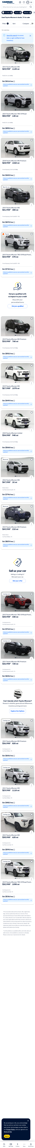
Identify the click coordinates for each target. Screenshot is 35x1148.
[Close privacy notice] (28, 1120)
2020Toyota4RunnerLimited (12, 433)
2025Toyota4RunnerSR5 (11, 208)
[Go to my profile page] (29, 2)
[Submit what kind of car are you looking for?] (31, 7)
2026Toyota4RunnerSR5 (11, 480)
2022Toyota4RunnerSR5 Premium (14, 741)
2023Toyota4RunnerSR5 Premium (14, 527)
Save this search (12, 35)
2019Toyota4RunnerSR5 (11, 386)
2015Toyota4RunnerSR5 (11, 67)
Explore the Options (17, 711)
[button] (7, 12)
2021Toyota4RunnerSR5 (11, 788)
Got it (7, 1136)
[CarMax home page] (8, 2)
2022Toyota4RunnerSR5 (11, 835)
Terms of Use (8, 1132)
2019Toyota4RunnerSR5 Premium (14, 339)
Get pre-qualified (17, 306)
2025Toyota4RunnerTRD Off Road (14, 114)
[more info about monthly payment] (14, 81)
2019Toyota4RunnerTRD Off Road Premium (17, 882)
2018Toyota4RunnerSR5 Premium (14, 161)
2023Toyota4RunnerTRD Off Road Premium (17, 254)
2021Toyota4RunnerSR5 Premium (14, 661)
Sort (14, 23)
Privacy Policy (10, 1129)
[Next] (32, 54)
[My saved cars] (24, 2)
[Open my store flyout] (20, 2)
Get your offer (17, 581)
